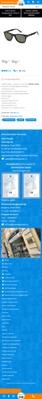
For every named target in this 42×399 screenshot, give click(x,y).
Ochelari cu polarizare (9, 348)
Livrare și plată (9, 278)
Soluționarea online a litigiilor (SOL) (16, 295)
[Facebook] (8, 396)
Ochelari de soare (9, 120)
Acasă (6, 260)
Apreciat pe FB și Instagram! (11, 341)
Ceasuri (4, 365)
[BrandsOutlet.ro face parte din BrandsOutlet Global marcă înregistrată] (10, 185)
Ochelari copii (6, 361)
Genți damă (6, 379)
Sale (3, 327)
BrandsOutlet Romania (30, 383)
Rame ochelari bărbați (9, 299)
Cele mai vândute (8, 334)
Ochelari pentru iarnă (9, 351)
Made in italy (6, 316)
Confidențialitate (10, 288)
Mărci (6, 267)
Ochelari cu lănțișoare (9, 337)
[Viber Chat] (3, 396)
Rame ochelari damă (9, 306)
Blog (6, 271)
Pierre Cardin (31, 120)
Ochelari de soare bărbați (10, 309)
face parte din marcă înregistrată (21, 167)
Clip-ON (4, 330)
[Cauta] (28, 2)
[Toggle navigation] (38, 2)
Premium (5, 313)
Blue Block (5, 323)
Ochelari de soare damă (10, 302)
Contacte (7, 274)
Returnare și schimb (11, 281)
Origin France (6, 320)
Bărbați (21, 120)
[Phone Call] (33, 396)
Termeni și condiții (10, 285)
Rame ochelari (6, 358)
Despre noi (8, 264)
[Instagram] (13, 396)
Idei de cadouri (7, 368)
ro (36, 7)
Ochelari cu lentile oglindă (10, 344)
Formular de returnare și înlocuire (15, 292)
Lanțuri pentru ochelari (9, 372)
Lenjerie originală (7, 375)
